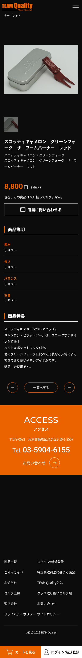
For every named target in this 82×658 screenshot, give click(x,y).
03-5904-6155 (46, 450)
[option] (41, 69)
